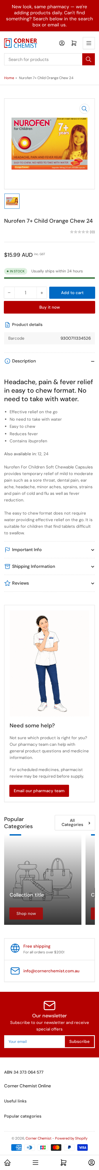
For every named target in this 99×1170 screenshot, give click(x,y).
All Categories (72, 822)
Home (9, 78)
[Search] (88, 59)
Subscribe (79, 1041)
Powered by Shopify (71, 1138)
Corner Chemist (38, 1138)
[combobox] (49, 59)
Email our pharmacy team (39, 791)
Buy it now (49, 307)
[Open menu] (89, 43)
